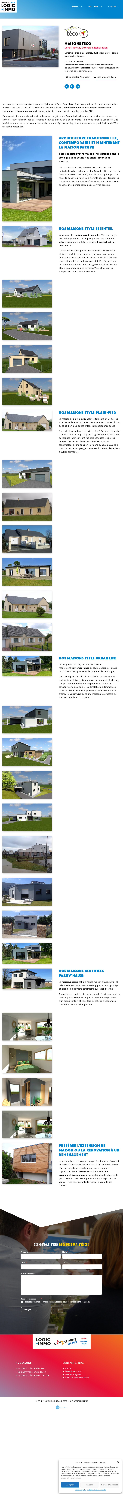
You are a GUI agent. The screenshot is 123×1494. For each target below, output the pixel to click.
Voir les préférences (109, 1485)
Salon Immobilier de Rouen (32, 1371)
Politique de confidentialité (96, 1490)
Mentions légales (80, 1490)
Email (24, 1262)
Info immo (93, 6)
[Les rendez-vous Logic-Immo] (8, 6)
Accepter (70, 1485)
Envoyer (27, 1309)
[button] (118, 1462)
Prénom (24, 1252)
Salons (75, 6)
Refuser (89, 1485)
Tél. (64, 1262)
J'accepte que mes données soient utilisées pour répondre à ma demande (56, 1302)
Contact (113, 6)
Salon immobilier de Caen (31, 1368)
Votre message (27, 1273)
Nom (65, 1252)
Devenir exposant (73, 1371)
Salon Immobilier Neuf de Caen (34, 1375)
